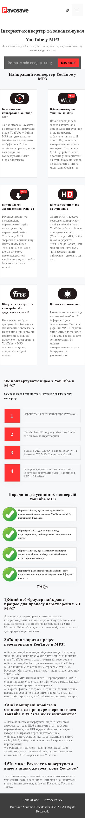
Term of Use (31, 799)
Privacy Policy (53, 799)
